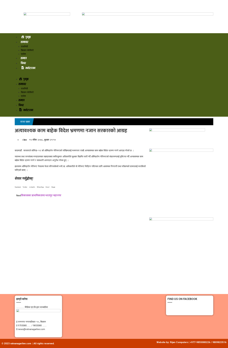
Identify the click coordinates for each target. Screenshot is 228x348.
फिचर (23, 63)
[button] (114, 75)
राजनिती (24, 46)
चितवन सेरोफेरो (27, 50)
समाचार (24, 42)
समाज (24, 58)
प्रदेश (23, 54)
